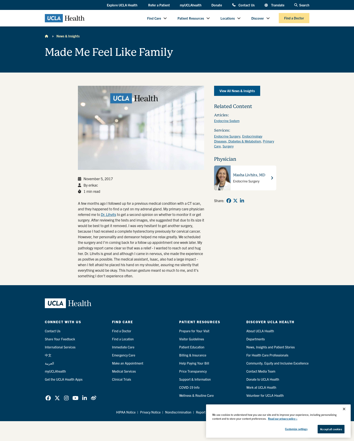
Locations (228, 18)
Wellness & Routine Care (196, 395)
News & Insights (68, 36)
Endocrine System (227, 121)
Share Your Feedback (60, 339)
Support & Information (195, 379)
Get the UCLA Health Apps (63, 379)
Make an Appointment (127, 363)
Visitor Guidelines (191, 339)
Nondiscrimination (178, 412)
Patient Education (191, 347)
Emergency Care (123, 355)
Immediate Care (123, 347)
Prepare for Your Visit (194, 331)
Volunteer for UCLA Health (265, 395)
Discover (257, 18)
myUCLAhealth (190, 5)
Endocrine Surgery (227, 136)
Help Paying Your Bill (194, 363)
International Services (60, 347)
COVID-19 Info (189, 387)
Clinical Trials (121, 379)
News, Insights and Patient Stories (270, 347)
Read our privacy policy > (282, 419)
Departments (255, 339)
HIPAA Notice (126, 412)
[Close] (344, 409)
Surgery (228, 146)
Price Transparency (193, 371)
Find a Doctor (294, 18)
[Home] (46, 35)
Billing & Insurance (192, 355)
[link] (229, 201)
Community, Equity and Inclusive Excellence (277, 363)
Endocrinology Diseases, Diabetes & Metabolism (238, 138)
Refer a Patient (159, 5)
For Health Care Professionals (267, 355)
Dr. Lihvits (108, 214)
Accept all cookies (331, 429)
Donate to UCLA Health (262, 379)
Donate (216, 5)
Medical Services (124, 371)
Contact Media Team (260, 371)
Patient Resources (191, 18)
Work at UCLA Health (261, 387)
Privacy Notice (150, 412)
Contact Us (246, 5)
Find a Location (123, 339)
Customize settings (296, 429)
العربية (49, 363)
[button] (122, 5)
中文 (48, 355)
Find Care (154, 18)
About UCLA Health (260, 331)
